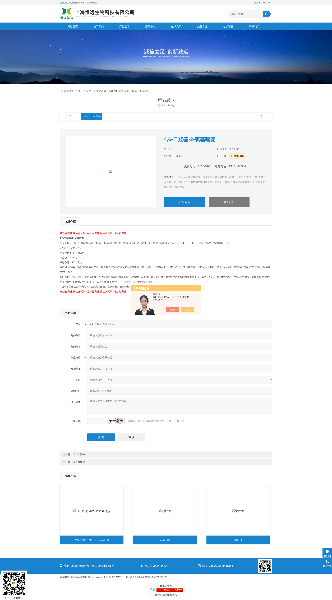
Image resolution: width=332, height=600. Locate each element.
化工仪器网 (141, 577)
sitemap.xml (161, 577)
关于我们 (98, 26)
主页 (78, 91)
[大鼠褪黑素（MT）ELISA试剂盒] (91, 511)
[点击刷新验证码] (115, 421)
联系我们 (267, 2)
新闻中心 (150, 26)
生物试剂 (101, 91)
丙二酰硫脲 (79, 462)
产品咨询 (184, 202)
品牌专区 (202, 26)
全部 (86, 116)
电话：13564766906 (156, 565)
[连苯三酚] (165, 511)
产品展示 (124, 26)
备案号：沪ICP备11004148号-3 (111, 577)
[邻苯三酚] (238, 511)
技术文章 (176, 26)
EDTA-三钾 (79, 454)
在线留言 (256, 2)
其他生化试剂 (116, 91)
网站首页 (72, 26)
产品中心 (88, 91)
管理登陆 (151, 577)
